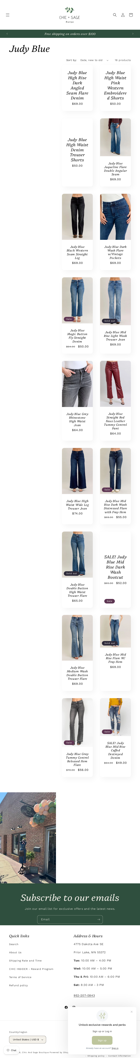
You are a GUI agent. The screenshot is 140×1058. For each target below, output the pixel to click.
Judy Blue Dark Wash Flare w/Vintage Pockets (115, 252)
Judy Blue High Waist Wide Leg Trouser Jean (77, 504)
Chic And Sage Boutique (35, 1052)
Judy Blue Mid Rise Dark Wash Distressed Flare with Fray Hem (115, 506)
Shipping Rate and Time (25, 960)
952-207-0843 (84, 995)
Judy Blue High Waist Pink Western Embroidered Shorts (115, 85)
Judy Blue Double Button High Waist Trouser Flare (77, 590)
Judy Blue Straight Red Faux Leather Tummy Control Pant (115, 421)
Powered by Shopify (61, 1052)
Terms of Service (20, 977)
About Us (15, 952)
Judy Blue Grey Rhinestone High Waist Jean (77, 419)
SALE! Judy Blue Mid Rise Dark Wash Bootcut (115, 566)
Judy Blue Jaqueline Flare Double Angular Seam (115, 168)
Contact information (119, 1056)
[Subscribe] (99, 919)
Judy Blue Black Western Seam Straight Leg (77, 252)
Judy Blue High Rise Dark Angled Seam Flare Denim (77, 85)
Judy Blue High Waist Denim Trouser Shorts (77, 149)
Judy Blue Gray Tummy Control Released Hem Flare (77, 759)
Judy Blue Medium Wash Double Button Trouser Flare (77, 673)
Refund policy (18, 985)
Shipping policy (96, 1056)
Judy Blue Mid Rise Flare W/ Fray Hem (115, 658)
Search (14, 944)
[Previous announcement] (7, 34)
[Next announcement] (133, 34)
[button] (8, 15)
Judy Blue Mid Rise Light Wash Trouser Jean (115, 335)
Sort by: (71, 60)
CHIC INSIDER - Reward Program (31, 968)
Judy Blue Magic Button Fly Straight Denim (77, 335)
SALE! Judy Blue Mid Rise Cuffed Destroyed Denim (116, 750)
